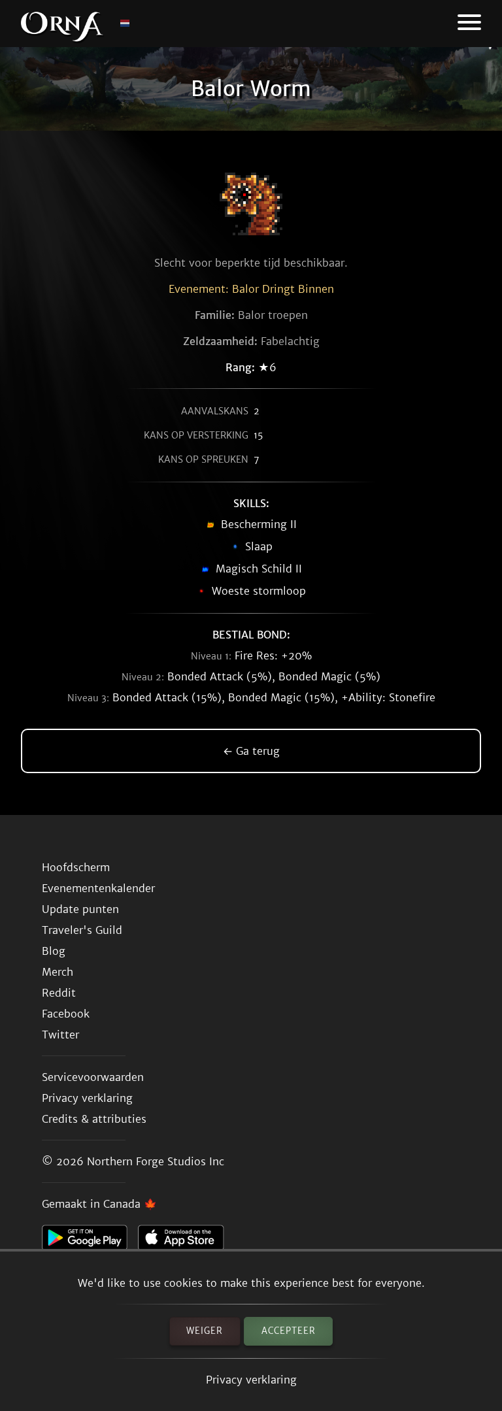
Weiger (204, 1330)
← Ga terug (251, 750)
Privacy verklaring (251, 1379)
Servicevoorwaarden (93, 1077)
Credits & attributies (94, 1118)
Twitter (60, 1034)
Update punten (80, 909)
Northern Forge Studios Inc (155, 1161)
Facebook (66, 1013)
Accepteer (288, 1330)
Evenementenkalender (98, 888)
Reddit (59, 992)
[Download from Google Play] (90, 1241)
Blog (53, 950)
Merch (57, 971)
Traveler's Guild (82, 930)
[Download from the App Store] (186, 1241)
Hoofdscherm (76, 867)
